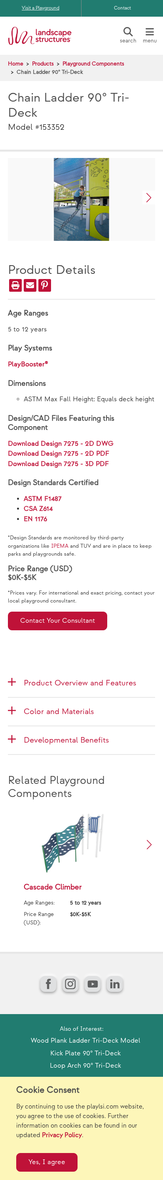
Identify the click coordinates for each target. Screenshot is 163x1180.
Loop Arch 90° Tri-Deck (85, 1066)
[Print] (15, 285)
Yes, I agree (46, 1162)
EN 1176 (35, 519)
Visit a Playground (40, 8)
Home (15, 63)
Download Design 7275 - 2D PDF (58, 454)
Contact (122, 8)
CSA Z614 (38, 509)
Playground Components (93, 63)
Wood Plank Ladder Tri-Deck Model (85, 1041)
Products (43, 63)
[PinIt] (44, 285)
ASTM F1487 (43, 499)
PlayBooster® (28, 364)
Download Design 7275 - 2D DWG (61, 444)
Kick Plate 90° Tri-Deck (85, 1053)
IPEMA (59, 546)
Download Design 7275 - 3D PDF (58, 464)
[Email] (30, 285)
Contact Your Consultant (57, 621)
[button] (148, 197)
